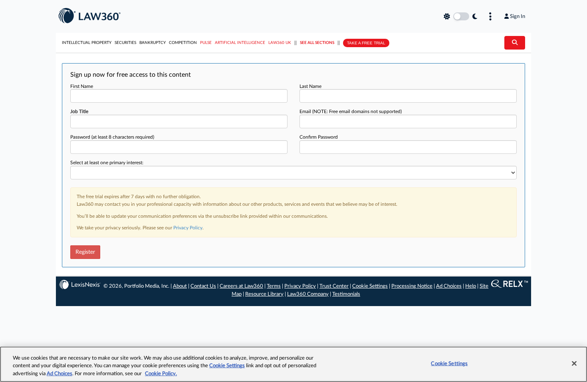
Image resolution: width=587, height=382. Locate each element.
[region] (293, 364)
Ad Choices (449, 286)
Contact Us (203, 286)
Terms (274, 286)
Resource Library (264, 294)
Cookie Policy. (161, 373)
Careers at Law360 (241, 286)
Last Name (310, 86)
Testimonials (346, 294)
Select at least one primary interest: (106, 162)
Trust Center (334, 286)
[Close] (574, 363)
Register (85, 252)
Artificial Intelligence (240, 43)
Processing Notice (411, 286)
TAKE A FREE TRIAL (366, 43)
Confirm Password (318, 137)
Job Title (79, 111)
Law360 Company (308, 294)
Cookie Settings (370, 286)
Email (350, 111)
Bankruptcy (152, 43)
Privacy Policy (187, 227)
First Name (81, 86)
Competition (183, 43)
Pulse (206, 43)
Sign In (517, 16)
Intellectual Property (86, 43)
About (180, 286)
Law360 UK (279, 43)
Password (112, 137)
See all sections (317, 43)
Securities (125, 43)
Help (470, 286)
